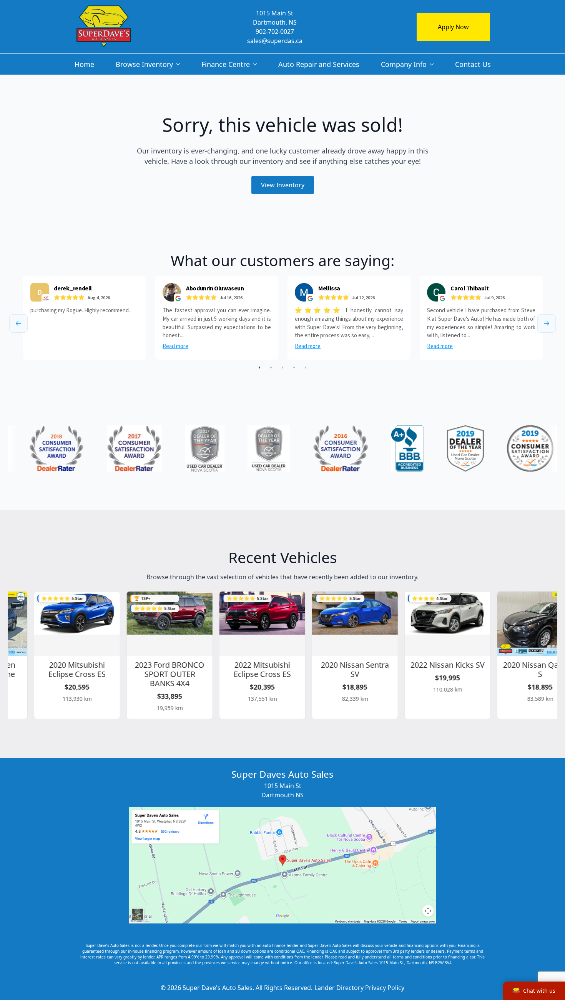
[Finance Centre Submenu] (256, 64)
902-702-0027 (275, 31)
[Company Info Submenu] (433, 64)
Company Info (404, 64)
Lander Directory (339, 987)
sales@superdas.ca (274, 41)
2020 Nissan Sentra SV (344, 669)
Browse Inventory (144, 64)
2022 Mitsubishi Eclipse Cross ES (251, 669)
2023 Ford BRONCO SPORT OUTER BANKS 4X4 (158, 674)
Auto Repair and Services (318, 64)
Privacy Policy (384, 987)
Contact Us (473, 64)
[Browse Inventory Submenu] (179, 64)
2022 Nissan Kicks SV (436, 665)
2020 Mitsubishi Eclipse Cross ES (66, 669)
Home (84, 64)
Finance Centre (225, 64)
